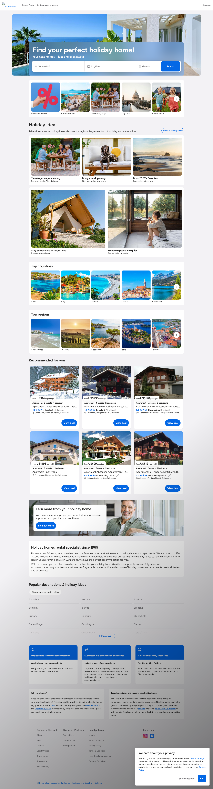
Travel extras (42, 756)
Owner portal (69, 740)
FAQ (39, 740)
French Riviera (91, 705)
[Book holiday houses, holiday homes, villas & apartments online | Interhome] (69, 783)
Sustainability (43, 766)
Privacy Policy (95, 745)
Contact (40, 745)
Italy (53, 705)
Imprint (92, 735)
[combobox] (59, 66)
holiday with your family (165, 708)
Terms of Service (96, 740)
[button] (110, 66)
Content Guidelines (97, 761)
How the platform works (100, 756)
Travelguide (42, 761)
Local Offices (43, 751)
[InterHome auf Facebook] (152, 736)
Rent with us (68, 735)
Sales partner (69, 745)
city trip (141, 708)
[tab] (45, 592)
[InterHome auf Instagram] (145, 736)
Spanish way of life (43, 708)
